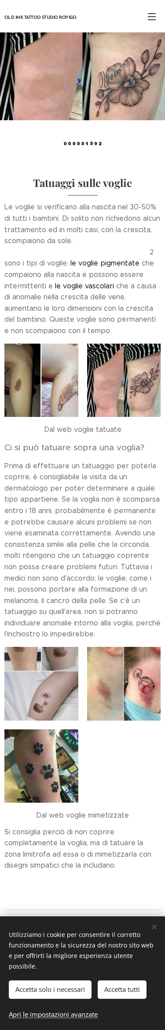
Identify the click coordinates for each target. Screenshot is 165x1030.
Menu (152, 16)
